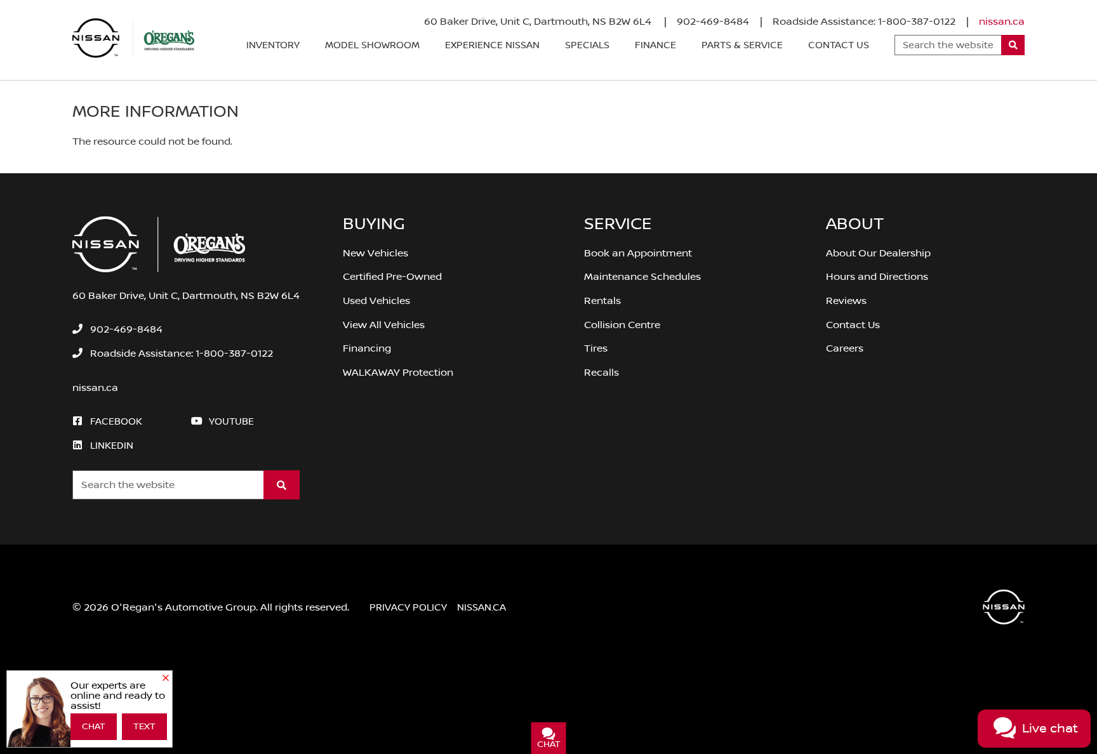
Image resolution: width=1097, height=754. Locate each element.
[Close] (165, 678)
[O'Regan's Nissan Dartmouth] (133, 38)
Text (144, 727)
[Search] (1013, 45)
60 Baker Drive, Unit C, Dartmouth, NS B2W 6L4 (539, 21)
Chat (93, 727)
